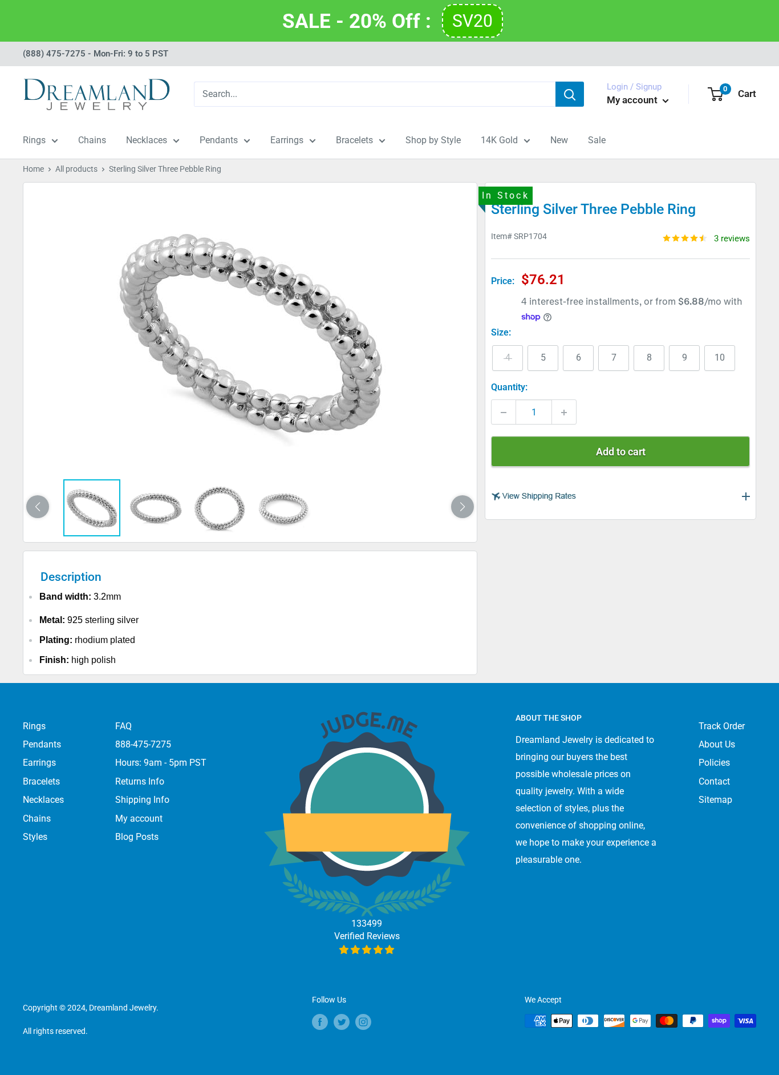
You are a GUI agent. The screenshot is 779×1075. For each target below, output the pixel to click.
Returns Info (139, 781)
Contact (714, 781)
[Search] (569, 94)
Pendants (219, 140)
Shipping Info (142, 799)
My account (633, 100)
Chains (92, 140)
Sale (597, 140)
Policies (714, 762)
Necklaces (146, 140)
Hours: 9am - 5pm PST (160, 762)
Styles (35, 836)
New (559, 140)
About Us (717, 744)
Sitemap (715, 799)
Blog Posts (137, 836)
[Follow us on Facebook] (320, 1022)
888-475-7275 (143, 744)
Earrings (286, 140)
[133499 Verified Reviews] (367, 949)
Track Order (722, 726)
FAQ (123, 726)
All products (76, 168)
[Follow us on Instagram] (363, 1022)
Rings (34, 140)
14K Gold (499, 140)
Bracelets (354, 140)
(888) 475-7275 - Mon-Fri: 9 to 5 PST (95, 54)
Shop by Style (433, 140)
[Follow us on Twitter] (342, 1022)
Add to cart (621, 452)
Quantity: (509, 387)
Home (33, 168)
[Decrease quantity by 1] (504, 413)
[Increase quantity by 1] (564, 413)
